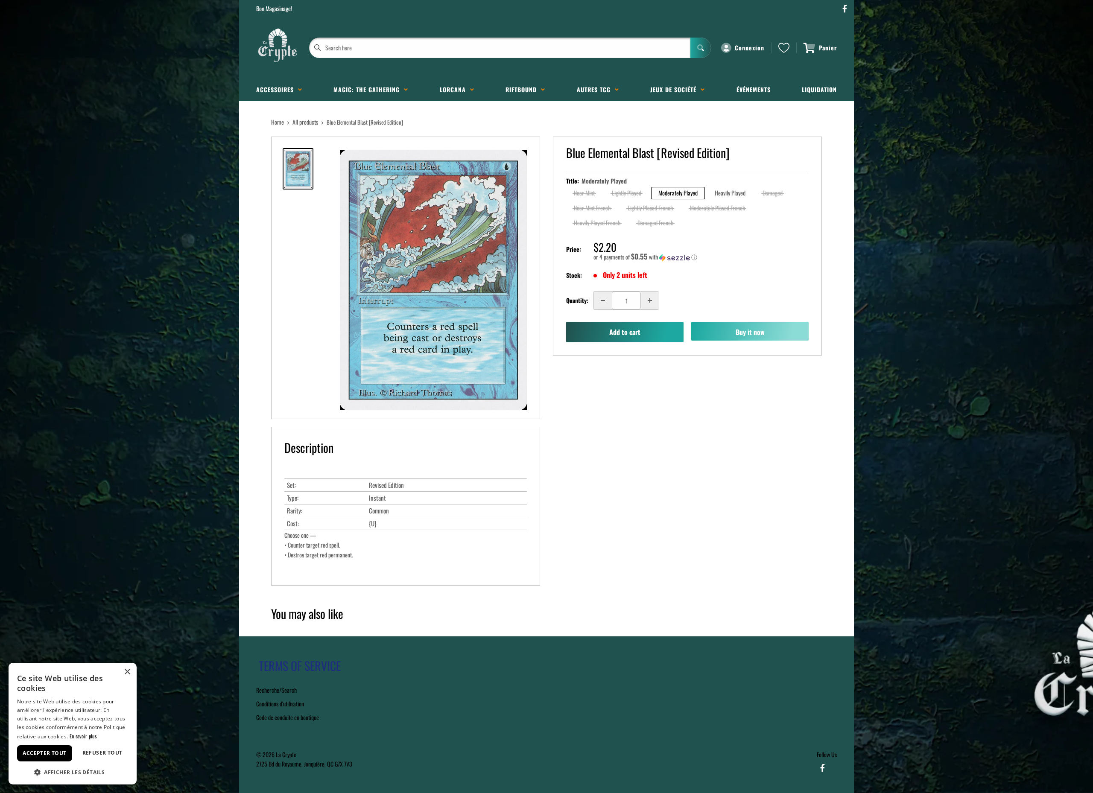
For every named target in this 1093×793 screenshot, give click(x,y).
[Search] (700, 48)
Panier (828, 47)
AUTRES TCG (596, 89)
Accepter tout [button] (44, 753)
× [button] (127, 672)
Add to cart (624, 332)
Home (277, 121)
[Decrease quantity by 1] (603, 300)
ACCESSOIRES (277, 89)
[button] (701, 257)
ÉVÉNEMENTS (753, 89)
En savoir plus (83, 736)
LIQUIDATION (819, 89)
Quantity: (577, 300)
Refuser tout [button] (102, 752)
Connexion (749, 47)
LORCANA (455, 89)
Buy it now (750, 332)
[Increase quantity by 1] (650, 300)
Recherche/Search (276, 689)
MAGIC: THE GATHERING (368, 89)
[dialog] (73, 723)
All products (305, 121)
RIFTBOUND (523, 89)
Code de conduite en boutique (287, 717)
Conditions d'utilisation (280, 703)
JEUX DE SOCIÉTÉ (675, 89)
